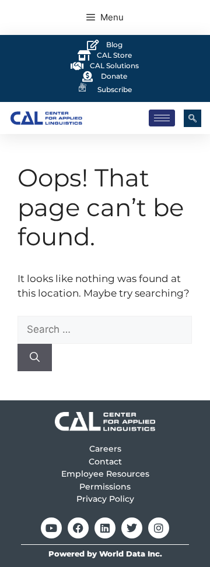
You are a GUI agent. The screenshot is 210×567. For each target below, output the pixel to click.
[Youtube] (51, 527)
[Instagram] (158, 527)
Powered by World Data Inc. (105, 554)
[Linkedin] (105, 527)
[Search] (35, 358)
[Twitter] (131, 527)
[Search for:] (105, 329)
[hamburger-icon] (162, 118)
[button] (192, 118)
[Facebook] (78, 527)
